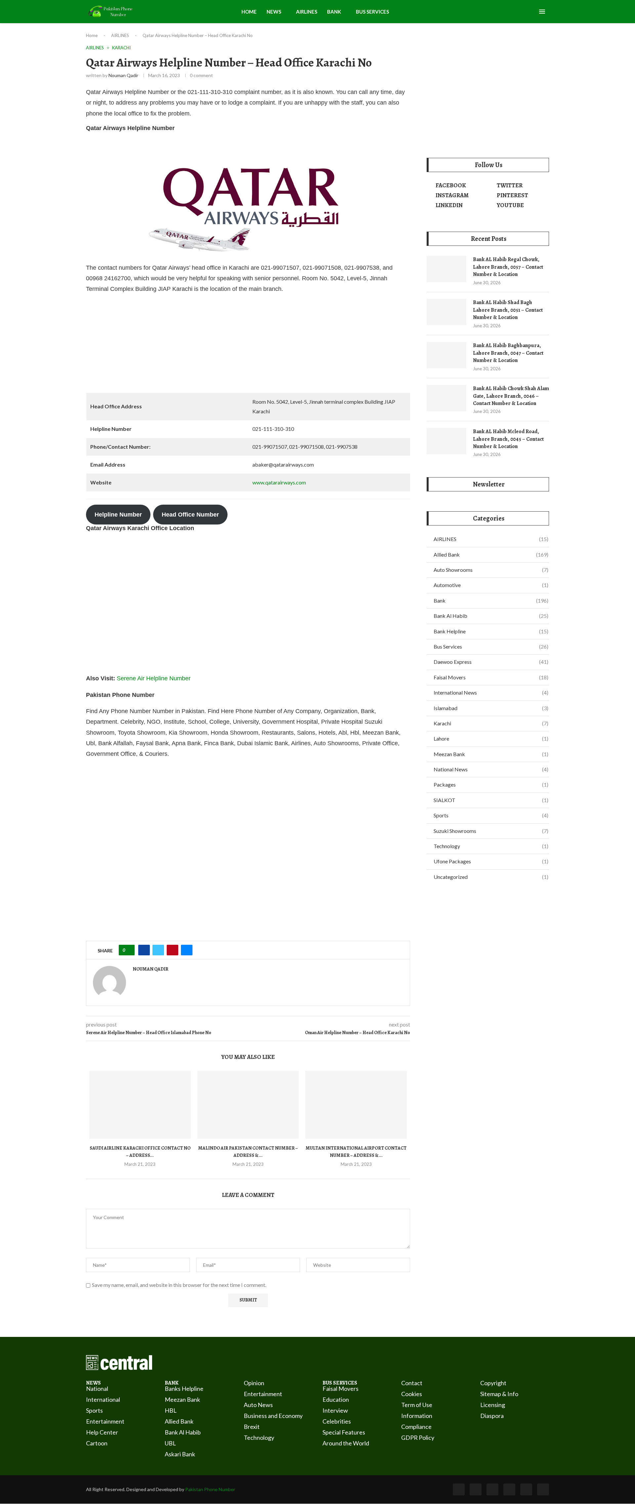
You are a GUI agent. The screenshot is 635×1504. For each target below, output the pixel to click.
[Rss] (526, 1489)
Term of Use (416, 1405)
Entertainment (105, 1421)
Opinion (254, 1383)
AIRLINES (306, 12)
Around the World (345, 1443)
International (103, 1399)
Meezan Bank (491, 754)
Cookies (411, 1394)
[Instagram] (492, 1489)
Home (92, 35)
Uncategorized (491, 877)
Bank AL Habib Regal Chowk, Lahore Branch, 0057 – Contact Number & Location (508, 267)
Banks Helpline (184, 1388)
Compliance (416, 1427)
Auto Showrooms (491, 570)
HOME (249, 12)
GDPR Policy (417, 1437)
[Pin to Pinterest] (172, 950)
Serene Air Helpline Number (153, 678)
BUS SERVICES (372, 12)
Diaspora (492, 1416)
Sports (491, 815)
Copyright (493, 1383)
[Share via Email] (186, 950)
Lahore (491, 738)
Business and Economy (273, 1416)
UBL (170, 1443)
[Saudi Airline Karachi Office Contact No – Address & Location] (140, 1104)
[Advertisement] (248, 346)
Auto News (258, 1405)
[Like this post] (129, 950)
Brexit (252, 1427)
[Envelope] (543, 1489)
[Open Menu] (542, 12)
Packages (491, 784)
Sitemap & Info (499, 1394)
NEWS (274, 12)
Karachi (491, 723)
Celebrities (336, 1421)
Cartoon (96, 1443)
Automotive (491, 585)
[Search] (532, 12)
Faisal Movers (491, 677)
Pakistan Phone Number (210, 1489)
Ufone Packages (491, 861)
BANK (334, 12)
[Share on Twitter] (158, 950)
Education (335, 1399)
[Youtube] (509, 1489)
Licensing (492, 1405)
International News (491, 692)
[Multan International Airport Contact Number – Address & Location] (356, 1104)
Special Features (343, 1432)
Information (416, 1416)
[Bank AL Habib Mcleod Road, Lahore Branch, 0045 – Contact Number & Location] (446, 441)
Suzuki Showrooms (491, 831)
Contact (411, 1383)
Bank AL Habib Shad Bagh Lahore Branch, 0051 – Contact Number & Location (508, 310)
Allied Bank (491, 554)
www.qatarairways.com (279, 482)
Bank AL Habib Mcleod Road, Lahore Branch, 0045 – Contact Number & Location (508, 439)
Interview (335, 1410)
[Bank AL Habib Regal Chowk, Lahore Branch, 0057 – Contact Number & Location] (446, 269)
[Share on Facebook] (144, 950)
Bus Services (491, 646)
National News (491, 769)
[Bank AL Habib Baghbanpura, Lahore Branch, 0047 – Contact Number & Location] (446, 355)
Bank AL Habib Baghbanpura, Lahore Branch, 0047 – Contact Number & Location (508, 353)
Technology (491, 846)
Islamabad (491, 708)
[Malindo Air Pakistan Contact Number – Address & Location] (248, 1104)
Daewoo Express (491, 662)
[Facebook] (459, 1489)
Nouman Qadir (123, 75)
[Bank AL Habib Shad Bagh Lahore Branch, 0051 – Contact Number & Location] (446, 312)
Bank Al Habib (491, 616)
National (97, 1388)
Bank (491, 600)
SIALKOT (491, 800)
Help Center (102, 1432)
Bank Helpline (491, 631)
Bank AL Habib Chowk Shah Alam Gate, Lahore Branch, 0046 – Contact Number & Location (511, 396)
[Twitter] (476, 1489)
